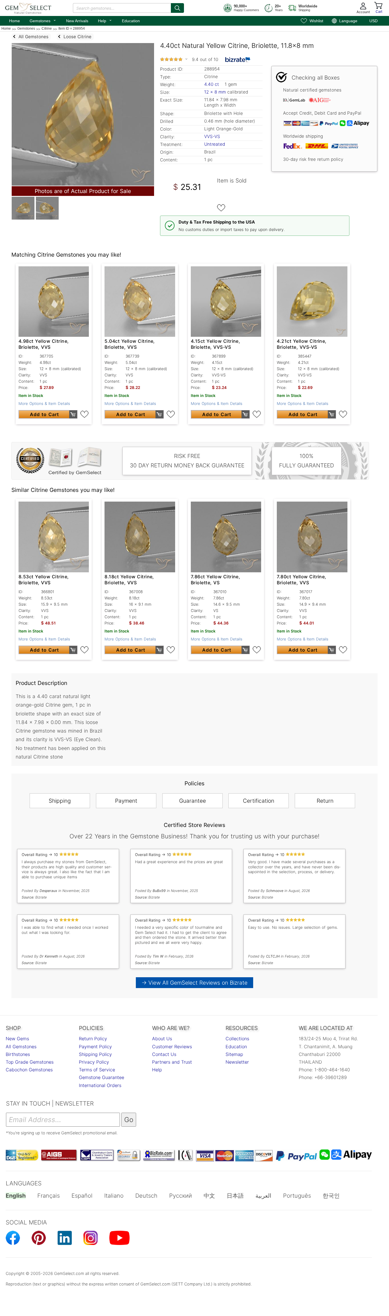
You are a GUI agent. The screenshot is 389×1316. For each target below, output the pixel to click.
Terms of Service (97, 1069)
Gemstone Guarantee (101, 1077)
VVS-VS (212, 136)
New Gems (17, 1038)
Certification (258, 800)
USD (373, 21)
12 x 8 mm (215, 92)
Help (105, 20)
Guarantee (192, 800)
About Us (162, 1038)
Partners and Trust (172, 1062)
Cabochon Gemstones (29, 1069)
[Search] (177, 8)
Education (131, 21)
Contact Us (164, 1054)
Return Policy (93, 1038)
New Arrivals (77, 21)
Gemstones (43, 20)
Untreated (214, 144)
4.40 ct (212, 84)
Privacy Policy (94, 1062)
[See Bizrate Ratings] (238, 59)
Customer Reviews (172, 1046)
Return (325, 800)
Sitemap (234, 1054)
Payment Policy (95, 1046)
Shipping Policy (95, 1054)
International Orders (100, 1085)
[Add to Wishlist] (221, 208)
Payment (126, 800)
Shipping (60, 800)
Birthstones (18, 1054)
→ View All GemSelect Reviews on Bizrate (194, 982)
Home (14, 21)
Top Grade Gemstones (30, 1062)
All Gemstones (21, 1046)
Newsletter (237, 1062)
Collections (237, 1038)
